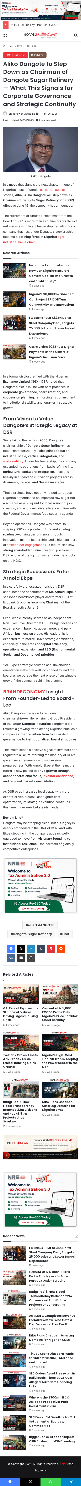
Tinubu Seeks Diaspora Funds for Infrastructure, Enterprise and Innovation (51, 1358)
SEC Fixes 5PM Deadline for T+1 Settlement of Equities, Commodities (52, 1421)
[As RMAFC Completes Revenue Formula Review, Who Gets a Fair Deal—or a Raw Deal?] (14, 1321)
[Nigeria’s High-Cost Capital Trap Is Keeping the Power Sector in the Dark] (60, 1041)
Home (10, 46)
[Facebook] (11, 949)
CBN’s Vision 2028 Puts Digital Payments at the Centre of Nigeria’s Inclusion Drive (52, 352)
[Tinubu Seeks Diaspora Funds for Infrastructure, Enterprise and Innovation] (14, 1359)
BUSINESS (37, 55)
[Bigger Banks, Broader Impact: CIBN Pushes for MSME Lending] (14, 1442)
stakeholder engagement (25, 545)
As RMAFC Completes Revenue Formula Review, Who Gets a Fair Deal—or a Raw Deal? (52, 1320)
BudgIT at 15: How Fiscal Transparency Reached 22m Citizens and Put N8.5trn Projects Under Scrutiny (20, 1111)
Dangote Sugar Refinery (32, 934)
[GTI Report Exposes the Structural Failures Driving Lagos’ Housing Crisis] (21, 994)
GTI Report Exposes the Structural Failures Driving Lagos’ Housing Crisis (20, 1014)
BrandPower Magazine (22, 113)
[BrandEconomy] (40, 35)
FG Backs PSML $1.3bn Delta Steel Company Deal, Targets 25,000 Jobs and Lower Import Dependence (52, 1254)
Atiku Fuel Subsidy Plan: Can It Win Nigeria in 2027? (44, 24)
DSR (65, 934)
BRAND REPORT (27, 46)
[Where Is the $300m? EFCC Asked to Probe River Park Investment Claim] (14, 1403)
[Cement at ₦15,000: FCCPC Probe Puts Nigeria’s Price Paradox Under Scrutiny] (60, 994)
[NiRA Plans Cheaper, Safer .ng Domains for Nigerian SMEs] (60, 1088)
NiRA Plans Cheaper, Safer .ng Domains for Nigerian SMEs (58, 1106)
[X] (21, 949)
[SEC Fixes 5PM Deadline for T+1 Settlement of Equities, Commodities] (14, 1423)
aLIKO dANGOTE (41, 925)
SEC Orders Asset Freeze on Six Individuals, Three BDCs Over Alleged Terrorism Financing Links (52, 1379)
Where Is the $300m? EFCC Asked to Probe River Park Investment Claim (49, 1401)
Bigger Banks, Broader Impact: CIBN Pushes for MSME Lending (52, 1439)
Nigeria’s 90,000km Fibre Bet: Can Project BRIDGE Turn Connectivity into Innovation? (52, 299)
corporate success (53, 190)
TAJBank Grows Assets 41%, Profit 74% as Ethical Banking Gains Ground (20, 1061)
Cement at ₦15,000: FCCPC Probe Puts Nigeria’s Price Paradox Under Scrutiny (60, 1014)
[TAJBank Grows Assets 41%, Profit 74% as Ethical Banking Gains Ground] (21, 1041)
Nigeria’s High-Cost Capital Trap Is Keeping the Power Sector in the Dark (60, 1061)
